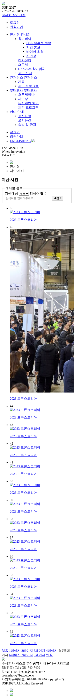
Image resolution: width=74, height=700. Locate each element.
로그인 (15, 22)
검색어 (38, 193)
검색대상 (11, 193)
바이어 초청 (35, 51)
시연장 (31, 56)
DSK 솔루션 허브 (38, 43)
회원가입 (16, 27)
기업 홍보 (33, 47)
